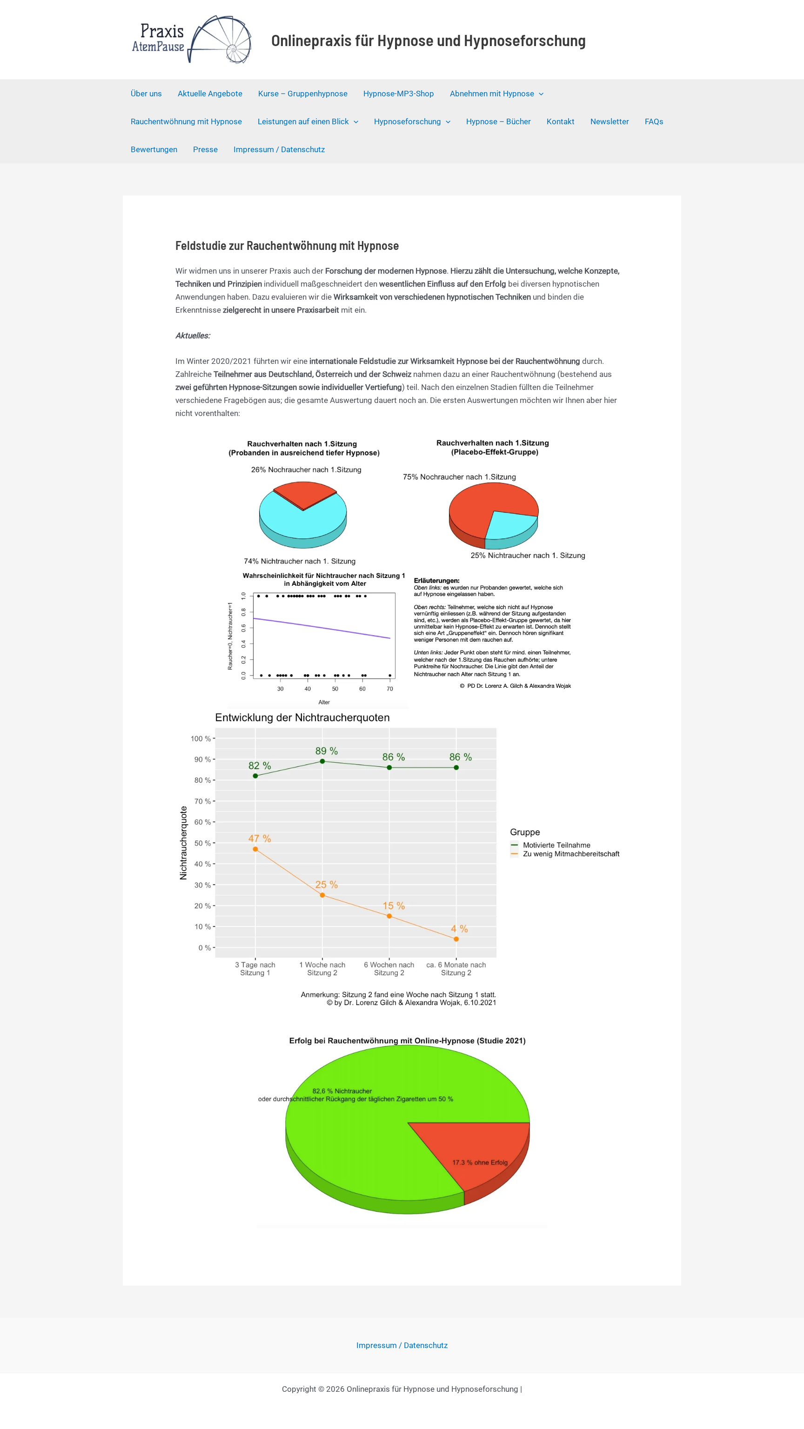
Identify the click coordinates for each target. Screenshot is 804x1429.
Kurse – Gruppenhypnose (303, 93)
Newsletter (609, 121)
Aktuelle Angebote (210, 93)
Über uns (146, 93)
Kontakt (561, 121)
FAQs (654, 121)
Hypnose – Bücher (498, 121)
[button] (538, 93)
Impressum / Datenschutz (279, 149)
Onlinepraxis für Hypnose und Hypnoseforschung (428, 39)
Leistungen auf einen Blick (303, 121)
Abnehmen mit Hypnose (492, 93)
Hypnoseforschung (407, 121)
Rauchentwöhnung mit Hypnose (186, 121)
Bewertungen (154, 149)
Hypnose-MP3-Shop (398, 93)
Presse (205, 149)
